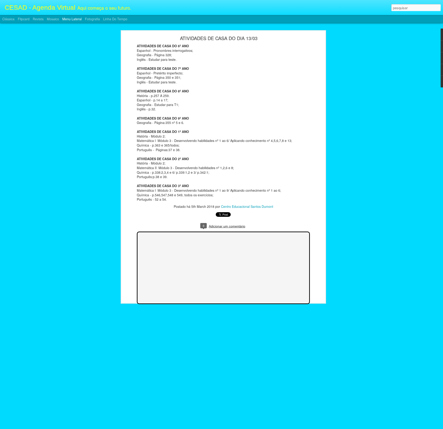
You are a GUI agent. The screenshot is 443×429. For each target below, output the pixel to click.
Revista (38, 19)
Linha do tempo (115, 19)
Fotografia (92, 19)
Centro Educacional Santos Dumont (247, 206)
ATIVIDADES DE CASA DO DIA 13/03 (218, 38)
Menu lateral (72, 19)
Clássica (8, 19)
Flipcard (24, 19)
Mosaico (53, 19)
